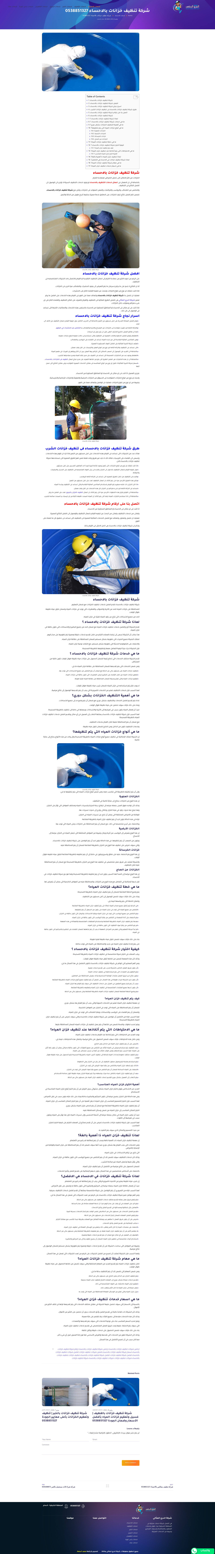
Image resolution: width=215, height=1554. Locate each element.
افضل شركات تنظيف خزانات (90, 1352)
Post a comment (130, 1463)
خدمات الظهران (41, 7)
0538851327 (75, 1506)
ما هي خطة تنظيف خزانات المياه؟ (103, 142)
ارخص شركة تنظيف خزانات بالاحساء (93, 1349)
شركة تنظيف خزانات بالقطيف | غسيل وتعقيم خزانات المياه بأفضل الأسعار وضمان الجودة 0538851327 (115, 1417)
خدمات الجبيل (55, 7)
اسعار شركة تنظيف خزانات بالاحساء (117, 1352)
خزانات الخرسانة (100, 136)
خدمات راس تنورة (26, 7)
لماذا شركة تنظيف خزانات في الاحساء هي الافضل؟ (110, 160)
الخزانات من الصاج (101, 139)
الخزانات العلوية (99, 131)
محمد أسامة (81, 1551)
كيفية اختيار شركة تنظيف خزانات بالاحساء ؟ (107, 145)
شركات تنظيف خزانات (123, 1358)
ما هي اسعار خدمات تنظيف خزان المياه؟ (106, 166)
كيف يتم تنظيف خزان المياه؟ (103, 148)
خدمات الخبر (67, 7)
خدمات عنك (12, 7)
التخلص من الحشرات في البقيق (68, 328)
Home (130, 16)
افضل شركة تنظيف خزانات (121, 1355)
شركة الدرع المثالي (127, 300)
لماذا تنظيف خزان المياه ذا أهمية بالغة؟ (106, 157)
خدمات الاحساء (94, 7)
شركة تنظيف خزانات (80, 1358)
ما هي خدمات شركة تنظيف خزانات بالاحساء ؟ (107, 122)
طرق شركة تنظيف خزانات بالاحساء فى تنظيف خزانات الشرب (113, 110)
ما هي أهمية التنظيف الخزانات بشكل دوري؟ (106, 125)
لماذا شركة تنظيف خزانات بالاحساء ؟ (104, 119)
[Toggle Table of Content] (134, 97)
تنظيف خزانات (74, 1355)
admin (108, 19)
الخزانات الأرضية (100, 134)
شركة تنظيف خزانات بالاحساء (101, 100)
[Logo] (186, 7)
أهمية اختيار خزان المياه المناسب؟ (105, 154)
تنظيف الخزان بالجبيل (74, 493)
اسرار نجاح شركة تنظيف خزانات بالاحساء (106, 107)
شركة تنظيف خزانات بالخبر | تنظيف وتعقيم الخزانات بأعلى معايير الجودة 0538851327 (65, 1417)
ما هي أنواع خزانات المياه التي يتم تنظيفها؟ (107, 128)
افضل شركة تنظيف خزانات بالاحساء (104, 104)
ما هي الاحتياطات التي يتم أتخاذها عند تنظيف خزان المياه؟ (112, 151)
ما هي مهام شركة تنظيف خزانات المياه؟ (106, 163)
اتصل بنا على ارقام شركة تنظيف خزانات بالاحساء (108, 113)
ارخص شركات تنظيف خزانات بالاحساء (124, 1349)
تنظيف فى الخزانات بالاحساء (56, 359)
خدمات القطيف (80, 7)
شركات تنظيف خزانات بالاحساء (101, 1358)
